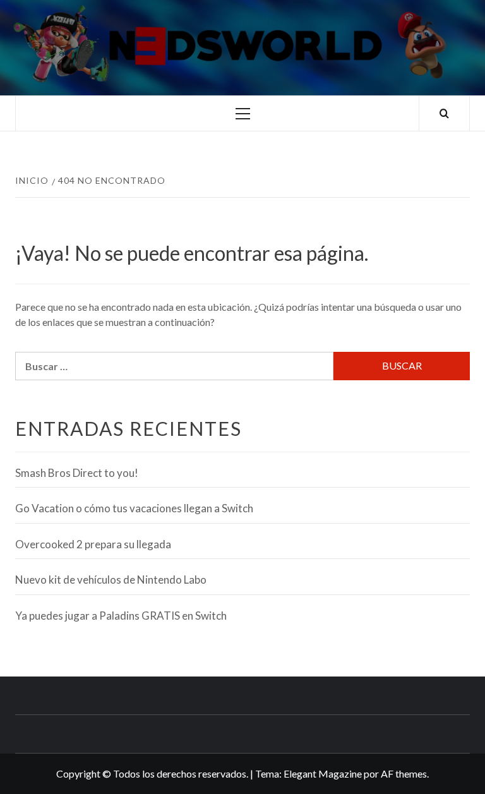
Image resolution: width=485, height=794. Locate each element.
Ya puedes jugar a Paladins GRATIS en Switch (121, 615)
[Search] (444, 113)
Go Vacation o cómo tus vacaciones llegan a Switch (134, 508)
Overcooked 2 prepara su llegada (93, 544)
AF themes (404, 773)
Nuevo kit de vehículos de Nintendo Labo (111, 579)
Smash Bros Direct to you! (76, 472)
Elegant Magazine (323, 773)
